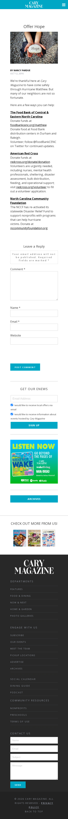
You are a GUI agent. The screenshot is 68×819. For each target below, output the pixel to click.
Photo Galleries (21, 615)
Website (15, 335)
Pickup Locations (22, 655)
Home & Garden (21, 609)
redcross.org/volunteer (31, 187)
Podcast (16, 692)
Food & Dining (20, 595)
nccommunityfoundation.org (29, 228)
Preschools (18, 714)
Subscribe (17, 635)
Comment (17, 269)
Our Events (18, 642)
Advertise (17, 661)
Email (15, 321)
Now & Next (18, 602)
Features (16, 589)
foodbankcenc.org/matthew (28, 125)
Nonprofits (18, 708)
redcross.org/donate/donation (30, 162)
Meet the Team (20, 648)
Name (15, 308)
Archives (34, 499)
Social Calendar (23, 679)
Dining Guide (20, 685)
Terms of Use (20, 721)
